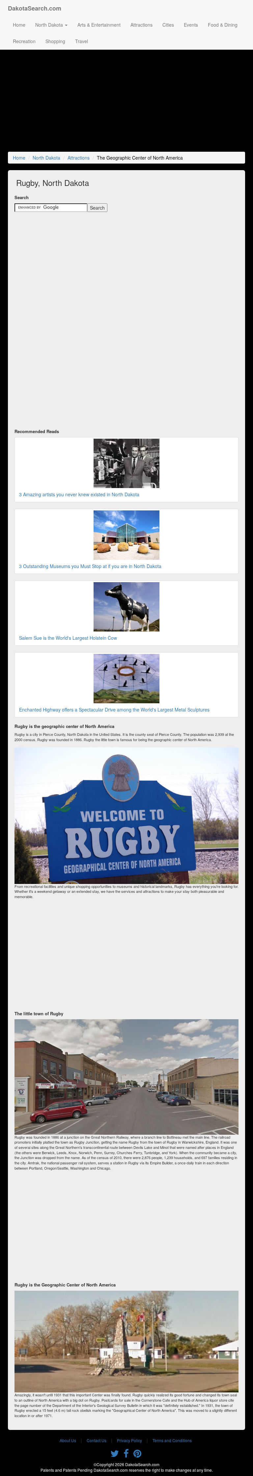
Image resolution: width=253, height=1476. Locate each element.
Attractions (141, 24)
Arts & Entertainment (99, 24)
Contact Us (96, 1440)
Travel (81, 41)
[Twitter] (114, 1455)
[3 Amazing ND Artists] (126, 463)
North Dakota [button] (49, 24)
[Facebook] (126, 1455)
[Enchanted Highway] (126, 678)
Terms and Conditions (172, 1440)
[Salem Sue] (126, 607)
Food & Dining (223, 24)
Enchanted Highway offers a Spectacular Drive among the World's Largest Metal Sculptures (114, 709)
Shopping (55, 41)
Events (191, 24)
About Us (68, 1440)
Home (19, 24)
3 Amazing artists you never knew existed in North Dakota (79, 494)
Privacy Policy (129, 1440)
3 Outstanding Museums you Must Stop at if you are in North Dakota (90, 566)
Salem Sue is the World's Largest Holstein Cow (68, 637)
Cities (168, 24)
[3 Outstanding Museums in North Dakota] (126, 535)
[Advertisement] (128, 102)
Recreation (24, 41)
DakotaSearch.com (34, 8)
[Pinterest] (137, 1455)
